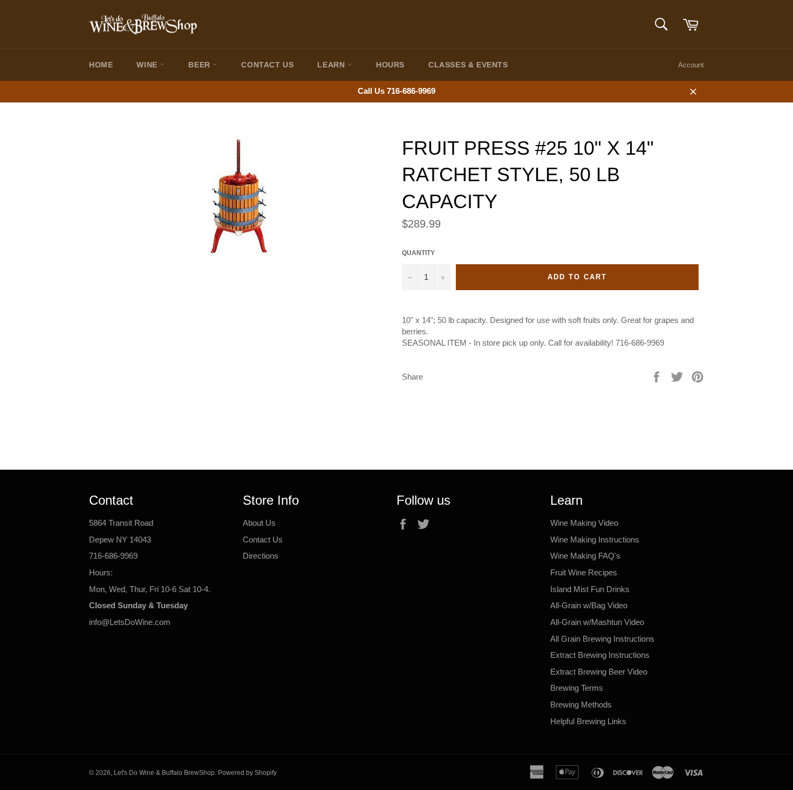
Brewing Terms (576, 687)
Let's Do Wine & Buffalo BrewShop (164, 773)
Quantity (418, 253)
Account (691, 65)
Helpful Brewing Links (588, 721)
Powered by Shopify (247, 773)
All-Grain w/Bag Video (588, 605)
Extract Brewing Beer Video (598, 671)
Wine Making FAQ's (585, 555)
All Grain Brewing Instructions (602, 638)
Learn (332, 64)
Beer (200, 64)
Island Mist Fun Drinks (590, 589)
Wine (148, 64)
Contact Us (267, 64)
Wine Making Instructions (594, 539)
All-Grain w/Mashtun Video (597, 622)
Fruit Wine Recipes (583, 572)
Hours (390, 64)
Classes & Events (468, 64)
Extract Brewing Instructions (600, 655)
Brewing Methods (581, 704)
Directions (260, 555)
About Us (259, 522)
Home (101, 64)
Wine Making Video (584, 522)
